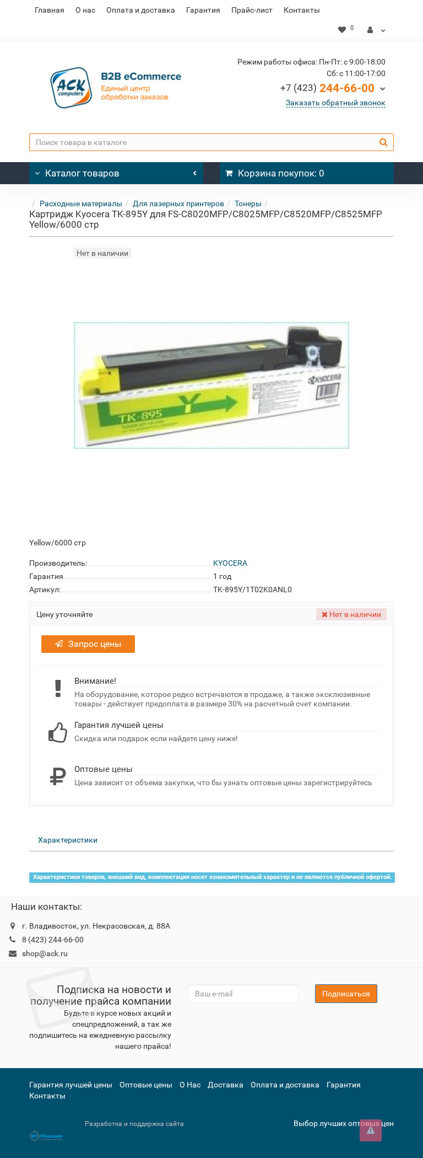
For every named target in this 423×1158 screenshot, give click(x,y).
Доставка (225, 1084)
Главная (49, 10)
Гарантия (203, 10)
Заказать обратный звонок (336, 102)
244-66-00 (327, 88)
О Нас (190, 1084)
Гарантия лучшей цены (70, 1084)
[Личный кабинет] (376, 30)
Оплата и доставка (140, 10)
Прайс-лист (252, 10)
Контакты (302, 10)
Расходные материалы (81, 203)
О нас (85, 10)
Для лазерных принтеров (178, 203)
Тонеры (248, 203)
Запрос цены (94, 644)
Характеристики (67, 839)
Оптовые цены (146, 1084)
